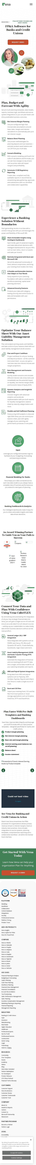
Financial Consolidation (8, 989)
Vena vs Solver (5, 966)
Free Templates (6, 1057)
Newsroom (4, 1117)
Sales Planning (5, 999)
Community (4, 1055)
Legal (3, 1043)
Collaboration (5, 908)
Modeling (4, 904)
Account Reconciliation (8, 992)
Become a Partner (6, 1124)
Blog (2, 1067)
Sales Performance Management (11, 996)
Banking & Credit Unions (8, 1015)
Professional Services (7, 918)
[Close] (31, 1140)
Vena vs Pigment (6, 959)
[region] (16, 1150)
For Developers (6, 1074)
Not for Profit (5, 1034)
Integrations (5, 913)
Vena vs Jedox (5, 963)
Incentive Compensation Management (12, 1001)
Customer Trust (6, 1098)
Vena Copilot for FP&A (8, 932)
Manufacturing (5, 1022)
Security (3, 915)
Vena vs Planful (6, 943)
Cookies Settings (16, 1158)
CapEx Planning (6, 980)
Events (3, 1060)
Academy (4, 1062)
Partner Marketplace (7, 1071)
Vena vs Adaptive (6, 950)
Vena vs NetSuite (6, 968)
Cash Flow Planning (7, 982)
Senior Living (5, 1041)
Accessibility (5, 1135)
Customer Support (6, 1088)
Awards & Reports (6, 1107)
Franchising (4, 1045)
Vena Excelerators (6, 1091)
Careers (3, 1110)
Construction (5, 1038)
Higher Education (6, 1027)
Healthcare (4, 1029)
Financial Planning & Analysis (10, 975)
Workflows (4, 906)
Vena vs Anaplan (6, 954)
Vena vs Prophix (6, 947)
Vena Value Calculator (7, 1069)
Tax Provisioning (6, 994)
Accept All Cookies (17, 1153)
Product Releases (6, 1076)
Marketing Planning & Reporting (10, 1003)
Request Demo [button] (18, 42)
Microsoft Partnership (7, 1114)
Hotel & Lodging (6, 1048)
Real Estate (4, 1025)
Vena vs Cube (5, 952)
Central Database (6, 911)
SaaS (2, 1018)
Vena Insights (5, 930)
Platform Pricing (6, 920)
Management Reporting (8, 1008)
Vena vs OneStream (7, 956)
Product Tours (5, 922)
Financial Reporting (7, 1006)
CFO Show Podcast (7, 1078)
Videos (3, 1064)
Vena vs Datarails (6, 945)
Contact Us (4, 1112)
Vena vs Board (5, 961)
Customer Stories (6, 1093)
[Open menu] (32, 5)
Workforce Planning (7, 985)
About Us (4, 1105)
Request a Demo (18, 873)
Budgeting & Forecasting (8, 978)
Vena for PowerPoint (7, 935)
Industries (4, 22)
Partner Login (5, 1127)
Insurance (4, 1020)
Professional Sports (7, 1031)
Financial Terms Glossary (8, 1081)
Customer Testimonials (8, 1095)
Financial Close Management (10, 987)
